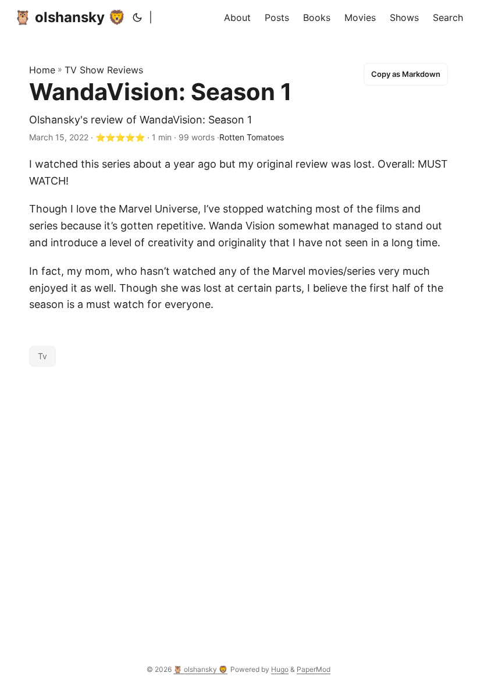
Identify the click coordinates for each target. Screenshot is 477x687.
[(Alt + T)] (137, 17)
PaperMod (313, 669)
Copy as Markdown (405, 74)
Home (42, 70)
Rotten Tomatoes (251, 137)
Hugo (280, 669)
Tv (42, 356)
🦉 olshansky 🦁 (70, 17)
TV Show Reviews (104, 70)
